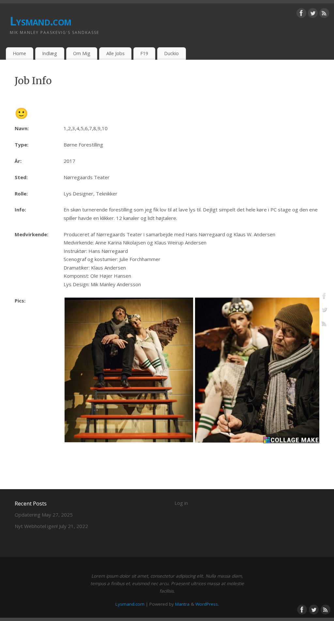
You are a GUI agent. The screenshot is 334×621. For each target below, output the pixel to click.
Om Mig (81, 53)
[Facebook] (301, 14)
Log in (181, 503)
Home (19, 53)
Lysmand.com (40, 21)
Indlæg (49, 53)
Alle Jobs (115, 53)
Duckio (171, 53)
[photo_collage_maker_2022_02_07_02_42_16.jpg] (194, 441)
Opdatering (27, 514)
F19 (144, 53)
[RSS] (324, 14)
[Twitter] (313, 14)
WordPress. (207, 604)
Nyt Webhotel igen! (36, 526)
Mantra (182, 604)
